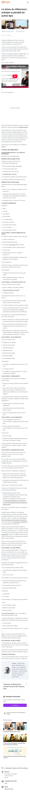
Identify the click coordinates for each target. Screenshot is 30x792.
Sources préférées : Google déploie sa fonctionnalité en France (14, 757)
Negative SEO (4, 534)
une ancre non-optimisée (20, 522)
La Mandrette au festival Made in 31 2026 (11, 731)
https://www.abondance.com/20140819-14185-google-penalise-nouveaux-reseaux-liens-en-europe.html (15, 502)
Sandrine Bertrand (23, 127)
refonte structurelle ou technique (11, 290)
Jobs (6, 783)
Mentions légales (9, 789)
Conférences (21, 31)
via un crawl (12, 244)
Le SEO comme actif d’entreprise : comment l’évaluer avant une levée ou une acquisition (14, 744)
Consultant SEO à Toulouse (10, 174)
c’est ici (3, 146)
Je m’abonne (15, 705)
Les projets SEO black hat (8, 613)
